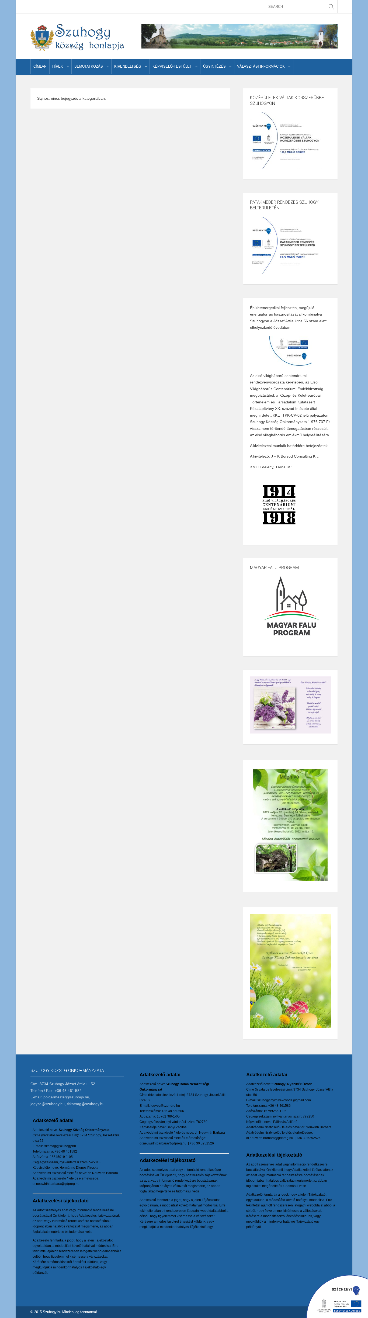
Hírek (57, 66)
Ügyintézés (214, 66)
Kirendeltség (127, 66)
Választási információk (261, 66)
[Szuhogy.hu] (77, 37)
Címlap (40, 66)
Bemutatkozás (88, 66)
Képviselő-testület (172, 66)
